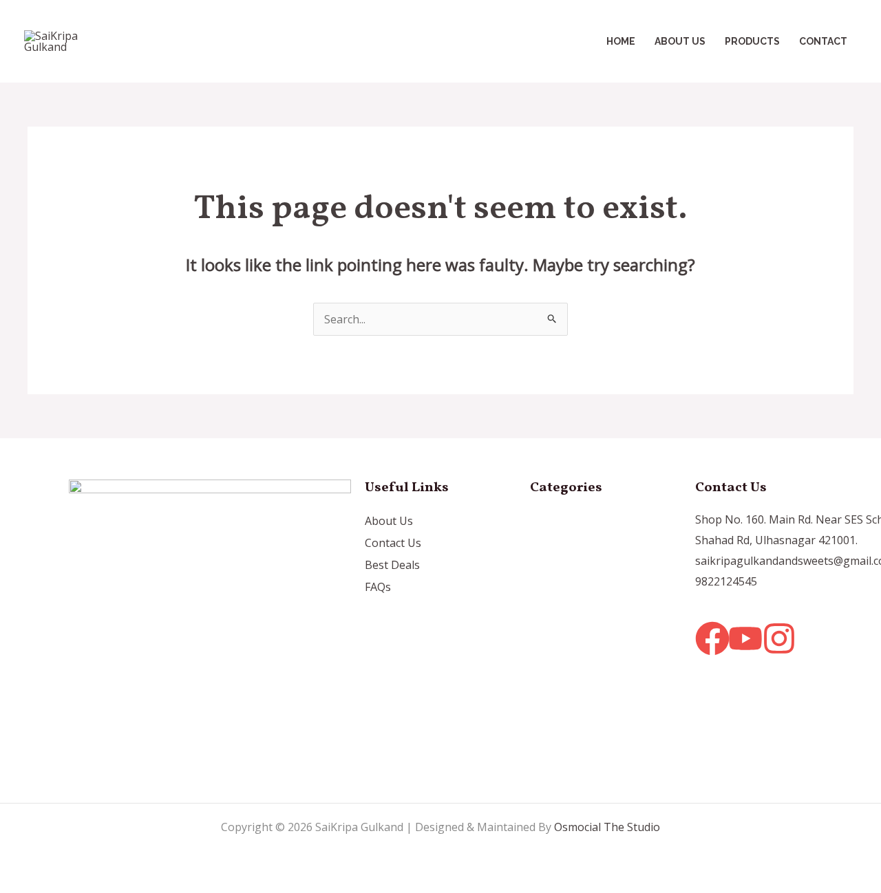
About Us (680, 41)
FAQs (378, 586)
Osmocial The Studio (607, 827)
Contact (823, 41)
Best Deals (392, 564)
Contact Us (393, 542)
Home (620, 41)
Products (752, 41)
